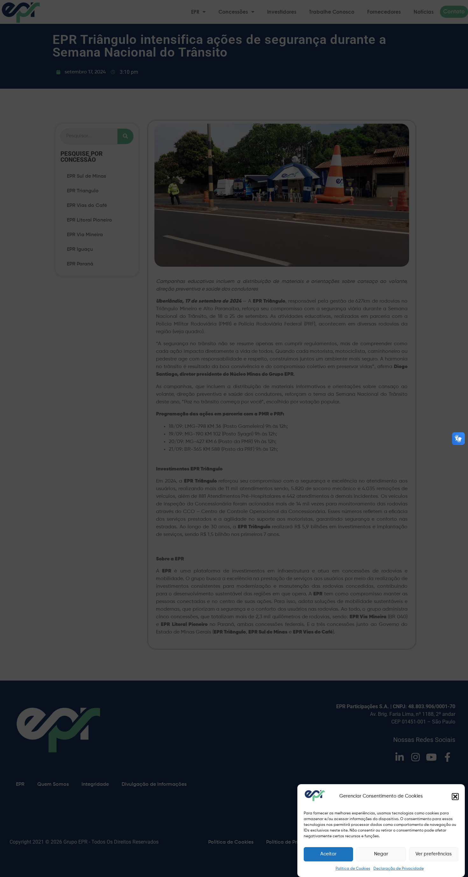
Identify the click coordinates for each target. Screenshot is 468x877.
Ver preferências (433, 854)
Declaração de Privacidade (398, 869)
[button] (455, 796)
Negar (381, 854)
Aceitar (328, 854)
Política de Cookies (353, 869)
